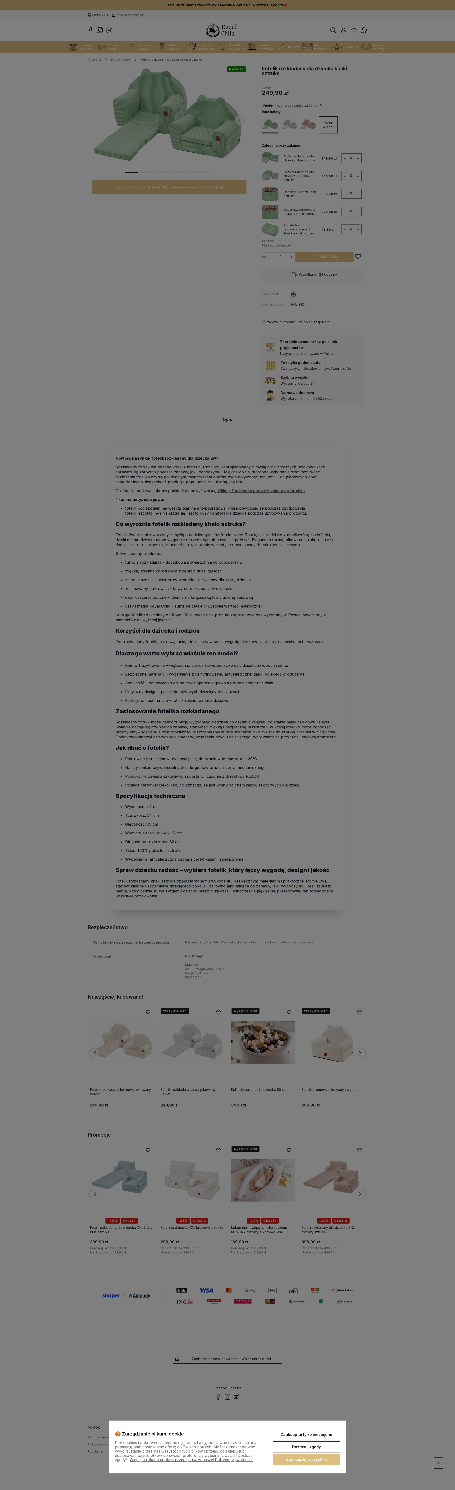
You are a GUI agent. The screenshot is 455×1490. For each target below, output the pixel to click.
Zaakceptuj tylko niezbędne (306, 1434)
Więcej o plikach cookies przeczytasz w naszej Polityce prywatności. (191, 1459)
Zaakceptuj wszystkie (306, 1459)
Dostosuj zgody (306, 1446)
